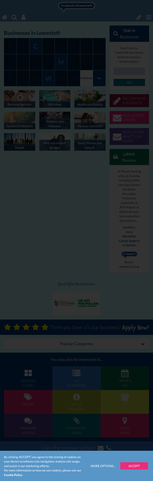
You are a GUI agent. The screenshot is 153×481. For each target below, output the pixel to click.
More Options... (103, 466)
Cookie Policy (13, 475)
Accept (134, 466)
